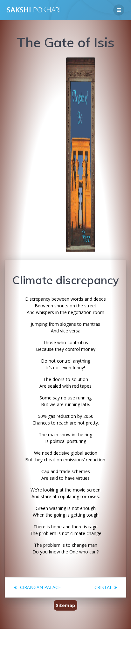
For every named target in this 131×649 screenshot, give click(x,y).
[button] (20, 154)
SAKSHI (34, 9)
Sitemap (65, 605)
